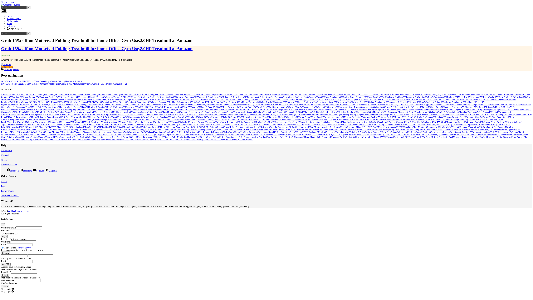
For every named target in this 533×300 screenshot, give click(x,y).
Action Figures (54, 117)
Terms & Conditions (10, 195)
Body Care (222, 129)
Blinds (127, 119)
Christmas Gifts (10, 94)
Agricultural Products (172, 129)
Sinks (274, 129)
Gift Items (488, 104)
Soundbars (244, 119)
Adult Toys (67, 114)
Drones (126, 137)
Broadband (221, 112)
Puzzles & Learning (79, 104)
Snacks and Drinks (387, 122)
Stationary (66, 122)
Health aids (290, 129)
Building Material (15, 137)
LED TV (229, 99)
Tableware (226, 124)
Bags (306, 99)
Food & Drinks (468, 112)
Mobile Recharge (452, 119)
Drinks (238, 109)
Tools (508, 134)
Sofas (439, 102)
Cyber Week (436, 107)
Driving (502, 129)
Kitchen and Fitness (333, 122)
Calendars (420, 117)
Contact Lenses (205, 124)
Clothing (41, 94)
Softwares (55, 122)
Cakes (170, 114)
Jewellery (520, 97)
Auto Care (460, 117)
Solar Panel (117, 137)
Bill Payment (76, 134)
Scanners (79, 132)
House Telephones (230, 122)
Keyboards (78, 122)
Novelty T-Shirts (277, 114)
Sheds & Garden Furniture (377, 94)
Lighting (452, 97)
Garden (373, 104)
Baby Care (498, 124)
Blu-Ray (90, 127)
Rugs (214, 129)
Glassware (470, 107)
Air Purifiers (295, 127)
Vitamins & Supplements (209, 97)
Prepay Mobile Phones (71, 107)
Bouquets (326, 109)
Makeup (428, 122)
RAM (98, 127)
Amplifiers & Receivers (460, 132)
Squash (418, 137)
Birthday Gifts (27, 94)
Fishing (382, 124)
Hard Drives (359, 119)
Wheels (184, 122)
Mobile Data (499, 134)
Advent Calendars (38, 129)
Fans (346, 122)
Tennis (42, 137)
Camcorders (486, 124)
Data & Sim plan (240, 124)
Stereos (195, 132)
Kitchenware (343, 102)
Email (3, 244)
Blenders (318, 104)
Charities (96, 137)
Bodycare (464, 127)
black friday (268, 97)
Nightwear (332, 107)
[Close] (3, 224)
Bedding (470, 102)
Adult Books (256, 119)
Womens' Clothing (69, 97)
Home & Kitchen (503, 107)
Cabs (99, 134)
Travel (270, 109)
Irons (412, 137)
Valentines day (309, 107)
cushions (295, 122)
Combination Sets (471, 109)
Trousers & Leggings (481, 132)
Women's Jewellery (353, 94)
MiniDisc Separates (200, 139)
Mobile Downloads (357, 124)
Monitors (494, 99)
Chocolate (490, 114)
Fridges (389, 107)
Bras (309, 109)
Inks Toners (132, 134)
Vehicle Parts (476, 134)
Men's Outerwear (514, 94)
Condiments (160, 122)
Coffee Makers (191, 109)
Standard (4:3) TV (295, 114)
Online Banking (504, 137)
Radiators (84, 129)
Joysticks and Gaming (275, 112)
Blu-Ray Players (127, 124)
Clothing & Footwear (101, 94)
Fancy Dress (214, 119)
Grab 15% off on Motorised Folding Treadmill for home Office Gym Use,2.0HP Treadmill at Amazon (97, 48)
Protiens (57, 132)
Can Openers (499, 127)
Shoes (186, 107)
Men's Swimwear (230, 107)
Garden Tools (369, 99)
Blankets (440, 117)
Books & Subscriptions (449, 112)
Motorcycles (154, 109)
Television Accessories (146, 124)
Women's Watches (192, 99)
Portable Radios (111, 124)
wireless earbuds (29, 119)
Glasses (14, 114)
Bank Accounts (84, 139)
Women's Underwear (113, 104)
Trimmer (167, 137)
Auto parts (331, 132)
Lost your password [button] (18, 239)
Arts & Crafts (199, 102)
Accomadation (345, 119)
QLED (335, 134)
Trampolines (277, 124)
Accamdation (417, 134)
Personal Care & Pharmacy (20, 134)
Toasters (430, 117)
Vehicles (438, 129)
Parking (106, 127)
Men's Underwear (116, 107)
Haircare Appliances (297, 97)
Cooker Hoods (215, 109)
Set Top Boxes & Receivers (38, 139)
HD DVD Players (56, 127)
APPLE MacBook (405, 127)
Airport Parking (81, 117)
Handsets (193, 117)
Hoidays (350, 129)
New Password (7, 280)
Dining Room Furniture (355, 97)
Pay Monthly (420, 127)
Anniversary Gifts (80, 94)
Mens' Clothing (84, 99)
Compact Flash (338, 137)
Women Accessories (156, 114)
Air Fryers (54, 102)
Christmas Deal (359, 102)
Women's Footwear (66, 99)
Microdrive (51, 134)
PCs (68, 127)
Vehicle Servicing (93, 122)
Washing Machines (22, 102)
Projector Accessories (311, 124)
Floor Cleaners (234, 129)
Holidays (141, 94)
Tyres (236, 112)
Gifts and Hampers (516, 109)
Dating (299, 132)
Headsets (33, 112)
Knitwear (265, 127)
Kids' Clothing (334, 114)
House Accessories (474, 94)
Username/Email (8, 228)
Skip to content (7, 2)
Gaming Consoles (179, 117)
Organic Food (131, 109)
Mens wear (217, 132)
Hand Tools (338, 109)
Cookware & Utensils (399, 102)
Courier (515, 132)
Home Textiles (375, 97)
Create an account (9, 164)
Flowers (136, 97)
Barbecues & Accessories (83, 112)
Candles (169, 132)
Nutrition (73, 102)
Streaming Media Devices (76, 124)
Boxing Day (64, 112)
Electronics (279, 102)
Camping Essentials (94, 119)
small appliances (76, 119)
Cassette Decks (148, 139)
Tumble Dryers (426, 109)
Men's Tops (465, 97)
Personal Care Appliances (355, 104)
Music (117, 129)
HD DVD (109, 129)
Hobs (310, 119)
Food (230, 112)
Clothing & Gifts (156, 94)
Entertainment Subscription (248, 127)
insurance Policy (92, 132)
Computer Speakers (160, 117)
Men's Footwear (393, 99)
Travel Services (403, 134)
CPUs (47, 124)
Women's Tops (316, 97)
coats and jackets (215, 94)
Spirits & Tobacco (425, 129)
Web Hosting (449, 114)
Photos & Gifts (128, 122)
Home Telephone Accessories (173, 127)
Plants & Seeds (207, 107)
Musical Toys (289, 104)
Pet (242, 132)
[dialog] (266, 255)
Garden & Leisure (422, 94)
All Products (12, 21)
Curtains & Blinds (271, 104)
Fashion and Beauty (478, 99)
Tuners (220, 127)
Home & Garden (247, 107)
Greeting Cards (258, 109)
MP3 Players (173, 122)
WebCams (129, 132)
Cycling (321, 107)
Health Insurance (349, 127)
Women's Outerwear (186, 97)
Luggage (510, 129)
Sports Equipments (497, 109)
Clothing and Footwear (124, 94)
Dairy (237, 132)
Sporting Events (394, 129)
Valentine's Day (101, 99)
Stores (9, 23)
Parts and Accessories (364, 129)
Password (5, 230)
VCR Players (387, 137)
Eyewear (93, 129)
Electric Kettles (463, 104)
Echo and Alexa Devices (494, 122)
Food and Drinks (197, 122)
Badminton (159, 132)
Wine (307, 114)
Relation (175, 139)
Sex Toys (112, 117)
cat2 (10, 139)
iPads (64, 119)
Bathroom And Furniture (169, 99)
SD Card (373, 127)
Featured (254, 124)
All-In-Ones (228, 132)
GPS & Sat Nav (248, 129)
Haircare (343, 107)
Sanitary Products (128, 129)
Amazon (8, 69)
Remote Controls (31, 137)
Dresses (486, 117)
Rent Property (251, 132)
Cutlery (174, 109)
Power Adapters (409, 129)
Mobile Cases (38, 132)
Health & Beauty (335, 99)
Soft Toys (121, 102)
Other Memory (233, 139)
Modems (222, 139)
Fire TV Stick (440, 122)
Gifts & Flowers (147, 104)
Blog (3, 186)
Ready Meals (445, 127)
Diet (85, 107)
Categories (11, 26)
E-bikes (186, 134)
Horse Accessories (55, 129)
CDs (24, 127)
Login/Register (15, 28)
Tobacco (195, 107)
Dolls (374, 122)
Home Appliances (333, 97)
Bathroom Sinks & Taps (49, 119)
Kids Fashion (90, 109)
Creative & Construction (185, 114)
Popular (316, 109)
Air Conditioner (116, 132)
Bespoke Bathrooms (279, 127)
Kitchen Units (190, 119)
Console (22, 122)
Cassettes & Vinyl (323, 134)
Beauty (34, 99)
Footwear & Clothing (417, 97)
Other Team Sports (500, 117)
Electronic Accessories (444, 104)
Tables (12, 107)
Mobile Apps (380, 129)
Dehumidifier (219, 137)
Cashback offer (446, 137)
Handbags (231, 114)
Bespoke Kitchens (145, 122)
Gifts (218, 107)
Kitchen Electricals (329, 112)
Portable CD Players (37, 127)
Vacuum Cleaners (244, 94)
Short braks (106, 137)
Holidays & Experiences (234, 97)
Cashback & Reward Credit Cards (219, 134)
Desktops (481, 107)
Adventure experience (360, 122)
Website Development (200, 129)
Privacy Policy (7, 191)
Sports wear (112, 114)
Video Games (104, 109)
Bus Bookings (89, 134)
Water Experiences (470, 124)
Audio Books (193, 127)
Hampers (399, 117)
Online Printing (172, 124)
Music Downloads (145, 137)
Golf (316, 112)
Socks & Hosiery (200, 104)
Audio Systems (248, 112)
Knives (14, 132)
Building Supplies (347, 112)
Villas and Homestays (428, 124)
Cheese (455, 127)
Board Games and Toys (389, 104)
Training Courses (469, 119)
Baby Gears (249, 117)
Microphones (463, 114)
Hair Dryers (350, 109)
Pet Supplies (208, 112)
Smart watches (408, 104)
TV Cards (427, 137)
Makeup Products (353, 117)
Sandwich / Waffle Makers (481, 127)
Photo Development (418, 112)
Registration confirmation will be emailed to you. (22, 250)
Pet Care (327, 124)
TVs (63, 102)
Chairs (463, 99)
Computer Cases (474, 117)
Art (180, 109)
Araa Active (518, 137)
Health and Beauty (412, 99)
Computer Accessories (191, 112)
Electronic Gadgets (49, 97)
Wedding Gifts (335, 94)
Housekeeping (68, 132)
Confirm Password (9, 283)
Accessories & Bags (367, 109)
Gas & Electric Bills (182, 132)
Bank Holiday (39, 117)
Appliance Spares (165, 134)
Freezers (417, 107)
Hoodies (178, 134)
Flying (293, 132)
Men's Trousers (318, 99)
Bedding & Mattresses (180, 102)
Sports (484, 109)
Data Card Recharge (147, 134)
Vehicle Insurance (447, 134)
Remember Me (10, 233)
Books (426, 107)
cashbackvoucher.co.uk (18, 211)
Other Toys (266, 102)
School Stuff (140, 132)
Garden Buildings (244, 99)
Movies (322, 132)
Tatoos (514, 134)
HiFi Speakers (37, 114)
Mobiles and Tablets (166, 104)
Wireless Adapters (151, 127)
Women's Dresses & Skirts (118, 97)
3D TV (413, 124)
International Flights (216, 114)
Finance (315, 129)
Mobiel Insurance (488, 137)
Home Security (392, 109)
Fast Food (38, 124)
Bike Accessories (247, 122)
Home (9, 16)
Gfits (493, 132)
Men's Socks (427, 102)
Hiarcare (377, 137)
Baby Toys (438, 94)
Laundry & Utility (133, 127)
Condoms (326, 137)
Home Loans (108, 134)
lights (54, 112)
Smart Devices (31, 97)
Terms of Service (23, 248)
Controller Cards (163, 139)
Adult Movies (118, 139)
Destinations (185, 139)
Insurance (319, 119)
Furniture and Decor (494, 94)
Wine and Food (463, 134)
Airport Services (82, 114)
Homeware (131, 107)
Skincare (229, 94)
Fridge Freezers (60, 104)
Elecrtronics (42, 109)
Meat (445, 129)
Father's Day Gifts (98, 117)
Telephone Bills (25, 124)
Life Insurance (308, 134)
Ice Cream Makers (421, 114)
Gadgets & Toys (24, 107)
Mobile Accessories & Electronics (291, 119)
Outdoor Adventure (516, 104)
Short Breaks (156, 112)
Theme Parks (305, 117)
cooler (193, 134)
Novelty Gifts (168, 97)
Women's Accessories (194, 94)
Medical (505, 99)
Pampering (15, 119)
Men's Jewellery (47, 99)
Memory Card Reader (101, 139)
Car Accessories (251, 137)
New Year (296, 134)
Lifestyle (459, 107)
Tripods (73, 139)
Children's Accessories (401, 94)
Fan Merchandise (292, 124)
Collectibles (44, 112)
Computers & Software (139, 117)
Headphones (184, 104)
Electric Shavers (28, 109)
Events (217, 124)
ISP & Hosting (446, 124)
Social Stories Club (83, 137)
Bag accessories (282, 122)
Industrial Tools (308, 127)
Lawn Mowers (477, 114)
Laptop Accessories (173, 119)
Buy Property (205, 132)
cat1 (262, 134)
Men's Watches (490, 97)
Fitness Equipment (307, 102)
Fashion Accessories (279, 107)
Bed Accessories (340, 124)
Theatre (201, 114)
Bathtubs (323, 129)
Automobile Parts (333, 104)
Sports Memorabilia (113, 119)
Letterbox (104, 132)
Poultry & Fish (477, 129)
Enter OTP (6, 272)
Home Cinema (410, 119)
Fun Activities (454, 129)
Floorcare (372, 124)
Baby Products (506, 97)
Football (192, 124)
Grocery (136, 119)
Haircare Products (151, 97)
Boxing (200, 134)
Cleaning (407, 114)
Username (5, 242)
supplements (368, 107)
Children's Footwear (249, 102)
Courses (50, 137)
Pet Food (409, 117)
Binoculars (63, 139)
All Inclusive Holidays (394, 97)
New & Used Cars (414, 122)
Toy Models (21, 112)
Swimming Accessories (517, 114)
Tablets (246, 109)
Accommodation (450, 99)
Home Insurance (154, 129)
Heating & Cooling (97, 107)
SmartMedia (230, 127)
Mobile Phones (215, 102)
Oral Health (143, 107)
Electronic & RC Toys (145, 99)
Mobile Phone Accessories (170, 107)
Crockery (46, 104)
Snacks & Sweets (127, 114)
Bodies (260, 112)
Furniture (17, 97)
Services (49, 132)
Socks (457, 124)
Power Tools (295, 107)
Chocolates (292, 117)
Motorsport (281, 109)
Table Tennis (246, 139)
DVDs (184, 124)
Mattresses (96, 104)
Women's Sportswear (212, 99)
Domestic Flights (277, 117)
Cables (202, 117)
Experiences (362, 112)
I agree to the (17, 248)
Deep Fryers (57, 124)
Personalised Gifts (454, 94)
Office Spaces (356, 134)
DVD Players (331, 119)
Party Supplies (491, 129)
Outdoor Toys (21, 99)
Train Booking (343, 132)
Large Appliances (140, 112)
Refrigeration (63, 134)
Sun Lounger (273, 137)
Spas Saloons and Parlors (404, 132)
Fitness (16, 69)
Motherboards (322, 127)
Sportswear (14, 109)
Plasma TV (437, 114)
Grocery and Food (266, 132)
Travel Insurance (214, 117)
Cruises (31, 122)
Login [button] (28, 258)
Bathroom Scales (370, 117)
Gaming (501, 114)
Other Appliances (229, 119)
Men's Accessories (283, 94)
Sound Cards (19, 139)
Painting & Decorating (138, 102)
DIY (426, 134)
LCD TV (96, 102)
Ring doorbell (25, 132)
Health (495, 112)
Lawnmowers (43, 122)
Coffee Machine (53, 114)
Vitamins (380, 107)
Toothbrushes (120, 134)
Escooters (228, 109)
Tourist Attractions (326, 102)
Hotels (153, 107)
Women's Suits (305, 104)
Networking (14, 127)
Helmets (13, 129)
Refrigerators (23, 129)
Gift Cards (67, 117)
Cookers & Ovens (431, 99)
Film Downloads (243, 134)
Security (300, 129)
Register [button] (4, 239)
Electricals (449, 107)
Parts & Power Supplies (20, 117)
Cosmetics (321, 94)
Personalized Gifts (295, 112)
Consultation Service (259, 114)
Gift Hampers (376, 112)
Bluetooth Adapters (456, 122)
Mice (161, 124)
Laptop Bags (262, 117)
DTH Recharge (310, 132)
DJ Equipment (39, 134)
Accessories (500, 104)
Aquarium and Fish (235, 137)
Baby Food (386, 132)
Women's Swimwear (231, 104)
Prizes (435, 137)
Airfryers (202, 119)
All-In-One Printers (296, 109)
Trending (141, 114)
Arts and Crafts (386, 117)
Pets (479, 102)
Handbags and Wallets (391, 114)
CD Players (265, 124)
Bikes (226, 117)
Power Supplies (319, 114)
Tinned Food (363, 127)
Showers (255, 134)
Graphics (266, 129)
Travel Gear (262, 107)
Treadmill (158, 119)
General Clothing (174, 94)
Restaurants (340, 129)
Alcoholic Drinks (371, 114)
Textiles (214, 139)
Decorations (254, 97)
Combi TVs (236, 117)
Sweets (54, 139)
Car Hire (269, 122)
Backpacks (344, 134)
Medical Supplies (424, 104)
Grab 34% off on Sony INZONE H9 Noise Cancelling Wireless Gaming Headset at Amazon (41, 81)
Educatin (158, 137)
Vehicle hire (358, 137)
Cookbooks (147, 119)
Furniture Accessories (304, 94)
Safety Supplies (282, 132)
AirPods (12, 124)
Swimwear (269, 119)
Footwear (84, 102)
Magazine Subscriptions (312, 122)
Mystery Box (284, 134)
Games (36, 104)
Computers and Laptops (122, 99)
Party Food (318, 117)
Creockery (434, 134)
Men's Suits (38, 107)
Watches (291, 102)
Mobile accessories (122, 112)
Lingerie (143, 109)
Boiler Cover (206, 137)
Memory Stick (402, 124)
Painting (186, 129)
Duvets (390, 124)
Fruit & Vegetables (111, 122)
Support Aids (433, 127)
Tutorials (476, 137)
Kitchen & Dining (487, 119)
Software (25, 104)
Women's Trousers (263, 99)
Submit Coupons (14, 18)
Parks (259, 129)
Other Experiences (409, 109)
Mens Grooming (72, 129)
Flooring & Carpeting (352, 114)
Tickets (150, 132)
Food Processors (171, 112)
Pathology (142, 129)
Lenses (281, 129)
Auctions (465, 129)
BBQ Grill (243, 114)
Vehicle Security (370, 134)
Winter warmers (503, 132)
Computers (477, 104)
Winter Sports (425, 119)
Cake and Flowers (159, 102)
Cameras (14, 104)
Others (133, 137)
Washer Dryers (483, 112)
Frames (307, 129)
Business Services (373, 132)
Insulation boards (133, 139)
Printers (490, 107)
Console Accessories (334, 117)
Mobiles (203, 109)
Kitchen (433, 112)
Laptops (477, 97)
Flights (381, 109)
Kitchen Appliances (377, 102)
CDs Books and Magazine (396, 112)
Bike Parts (438, 119)
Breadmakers (78, 127)
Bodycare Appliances (454, 102)
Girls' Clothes (40, 102)
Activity (368, 137)
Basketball (316, 137)
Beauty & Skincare (263, 94)
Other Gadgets (454, 109)
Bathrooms (24, 114)
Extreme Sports (52, 107)
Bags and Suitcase (104, 112)
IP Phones (488, 134)
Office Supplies (353, 99)
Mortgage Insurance (462, 137)
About (4, 181)
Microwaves (440, 109)
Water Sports (335, 127)
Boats (308, 137)
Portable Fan (194, 137)
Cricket (349, 137)
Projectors (371, 119)
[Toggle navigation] (4, 11)
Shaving (308, 112)
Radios (260, 122)
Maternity (215, 104)
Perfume (398, 119)
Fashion (123, 117)
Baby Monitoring (180, 137)
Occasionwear (271, 134)
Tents (101, 129)
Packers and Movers (440, 132)
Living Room (355, 107)
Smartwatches (56, 109)
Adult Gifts (108, 102)
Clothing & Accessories (59, 94)
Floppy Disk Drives (387, 134)
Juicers (401, 122)
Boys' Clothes (231, 102)
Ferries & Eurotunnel (295, 137)
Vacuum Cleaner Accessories (287, 99)
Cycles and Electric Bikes (92, 97)
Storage (415, 102)
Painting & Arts (357, 132)
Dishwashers (117, 109)
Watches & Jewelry (403, 107)
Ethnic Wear (117, 127)
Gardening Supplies (73, 109)
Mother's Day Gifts (252, 104)
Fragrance (281, 97)
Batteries (13, 122)
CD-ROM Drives (208, 127)
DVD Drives (96, 124)
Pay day (263, 137)
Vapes (331, 129)
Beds (380, 99)
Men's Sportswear (437, 97)
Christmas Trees (385, 119)
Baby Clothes (131, 104)
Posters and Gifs (401, 137)
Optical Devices (423, 132)
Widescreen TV (98, 114)
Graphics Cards (474, 122)
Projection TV (213, 122)
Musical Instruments (387, 127)
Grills (283, 137)
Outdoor (449, 117)
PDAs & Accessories (64, 137)
